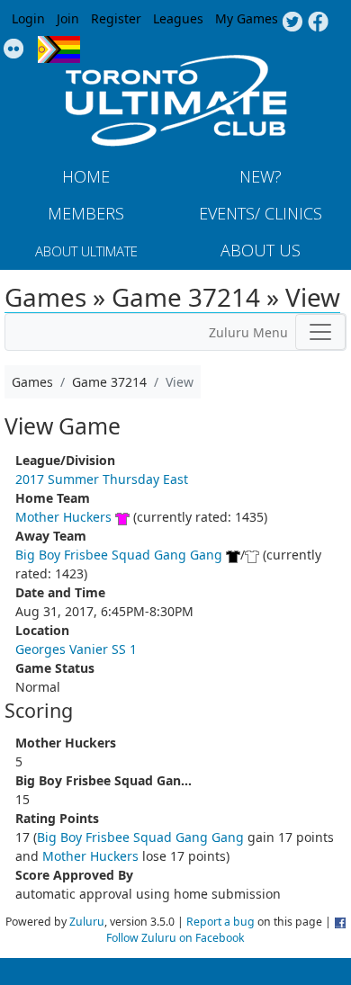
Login (28, 18)
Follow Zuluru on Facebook (175, 937)
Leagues (178, 18)
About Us (260, 250)
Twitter (292, 22)
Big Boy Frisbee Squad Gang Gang (118, 554)
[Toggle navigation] (320, 332)
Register (116, 18)
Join (68, 18)
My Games (246, 18)
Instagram (14, 49)
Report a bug (220, 921)
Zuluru (86, 921)
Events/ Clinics (260, 213)
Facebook (318, 22)
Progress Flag (59, 49)
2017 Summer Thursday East (101, 479)
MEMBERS (86, 213)
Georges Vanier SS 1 (76, 649)
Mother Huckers (63, 516)
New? (260, 176)
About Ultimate (86, 251)
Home (86, 176)
